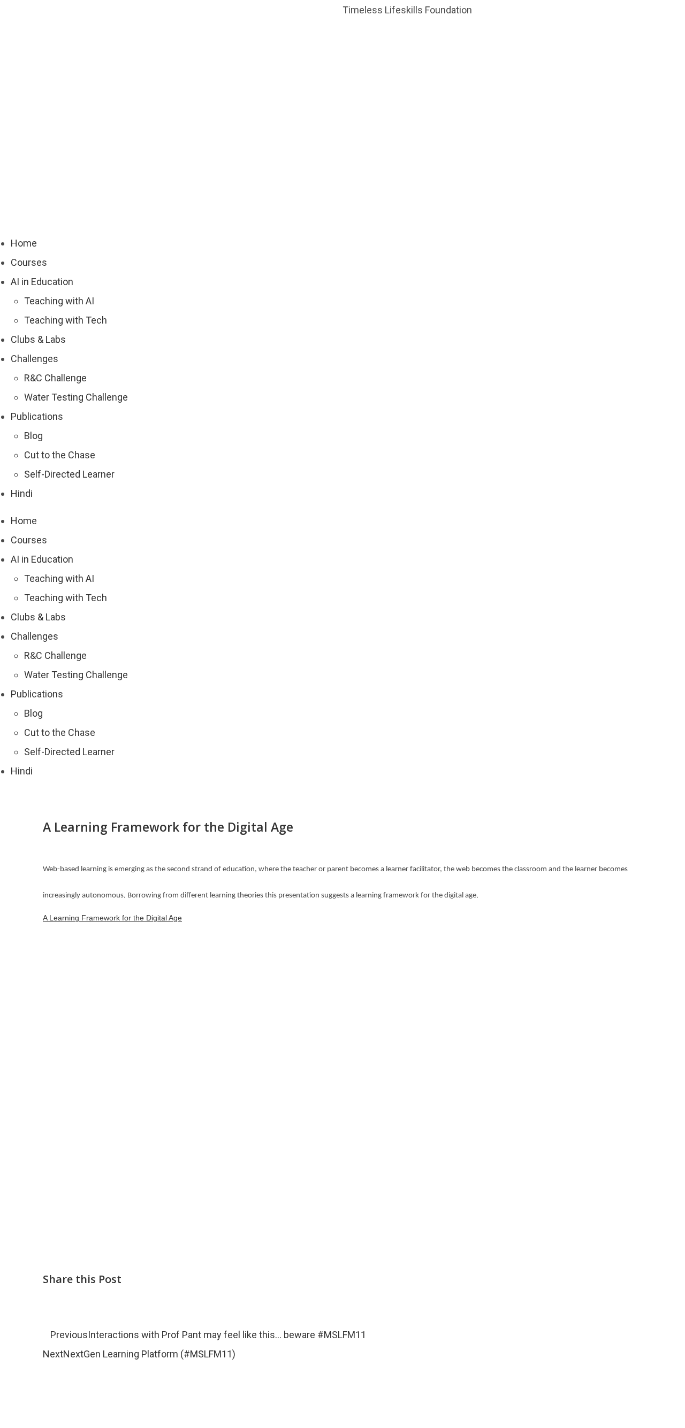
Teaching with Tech (65, 320)
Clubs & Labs (38, 339)
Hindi (22, 493)
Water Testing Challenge (76, 397)
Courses (29, 262)
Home (24, 243)
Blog (33, 435)
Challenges (34, 358)
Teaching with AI (59, 300)
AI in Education (42, 281)
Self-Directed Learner (69, 474)
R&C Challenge (55, 377)
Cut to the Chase (59, 454)
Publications (37, 416)
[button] (93, 1305)
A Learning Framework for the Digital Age (112, 917)
